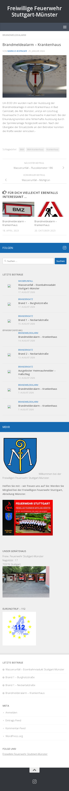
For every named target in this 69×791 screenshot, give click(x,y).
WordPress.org (14, 736)
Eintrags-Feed (13, 720)
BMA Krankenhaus (35, 149)
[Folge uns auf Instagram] (64, 248)
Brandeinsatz (25, 299)
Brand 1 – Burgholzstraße (33, 303)
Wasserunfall (25, 281)
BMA (22, 149)
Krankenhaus (52, 149)
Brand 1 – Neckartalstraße (33, 320)
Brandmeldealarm (14, 35)
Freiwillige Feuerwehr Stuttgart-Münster (34, 11)
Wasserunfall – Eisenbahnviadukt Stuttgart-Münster (37, 286)
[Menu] (65, 27)
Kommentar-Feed (15, 728)
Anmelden (11, 712)
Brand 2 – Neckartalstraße (33, 353)
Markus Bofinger (17, 50)
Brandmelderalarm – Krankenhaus (37, 336)
